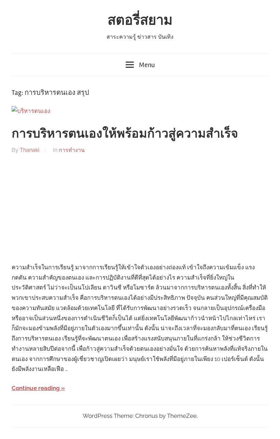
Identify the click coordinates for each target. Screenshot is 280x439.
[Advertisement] (140, 209)
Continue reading (36, 388)
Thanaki (29, 150)
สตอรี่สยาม (140, 20)
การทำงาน (72, 150)
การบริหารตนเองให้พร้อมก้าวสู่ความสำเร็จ (125, 133)
